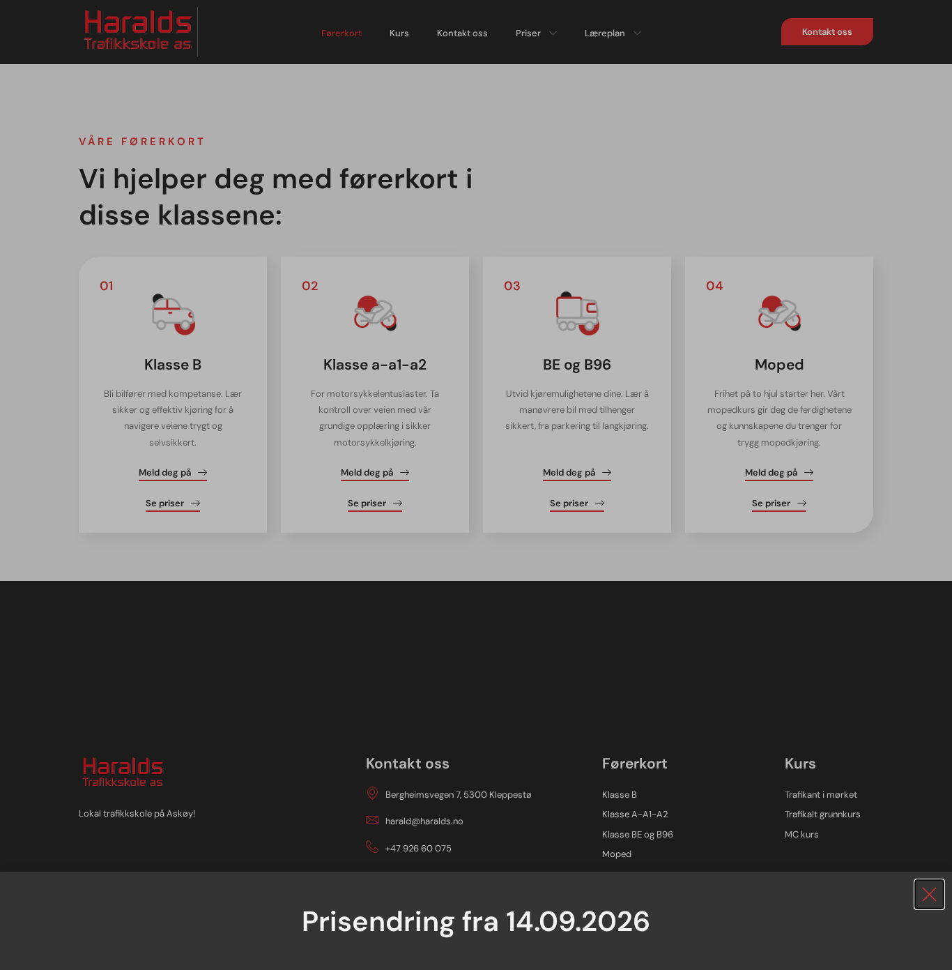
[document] (476, 485)
